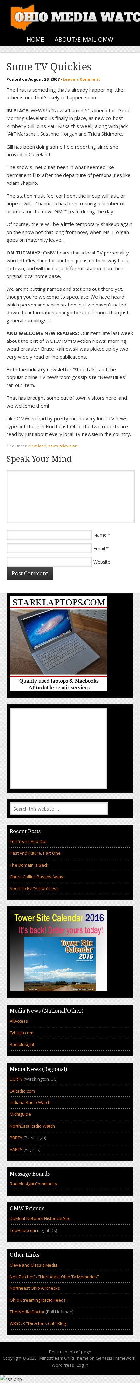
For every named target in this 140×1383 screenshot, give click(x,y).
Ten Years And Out (28, 841)
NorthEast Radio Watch (32, 1126)
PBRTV (16, 1138)
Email (99, 548)
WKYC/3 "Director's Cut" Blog (38, 1323)
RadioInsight (22, 1044)
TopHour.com (23, 1230)
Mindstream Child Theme (64, 1358)
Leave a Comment (81, 79)
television (68, 446)
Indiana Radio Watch (30, 1102)
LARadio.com (22, 1091)
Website (101, 562)
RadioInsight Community (33, 1184)
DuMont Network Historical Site (40, 1218)
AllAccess (19, 1021)
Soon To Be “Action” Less (34, 888)
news (53, 446)
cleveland (37, 446)
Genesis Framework (115, 1358)
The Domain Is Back (29, 865)
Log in (82, 1365)
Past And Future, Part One (35, 853)
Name (99, 535)
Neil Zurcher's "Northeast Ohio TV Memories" (54, 1277)
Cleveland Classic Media (34, 1265)
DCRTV (17, 1079)
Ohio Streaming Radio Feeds (38, 1300)
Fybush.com (21, 1033)
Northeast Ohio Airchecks (35, 1288)
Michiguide (20, 1114)
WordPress (63, 1365)
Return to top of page (70, 1352)
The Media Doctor (27, 1312)
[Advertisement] (58, 748)
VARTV (16, 1149)
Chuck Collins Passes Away (36, 877)
